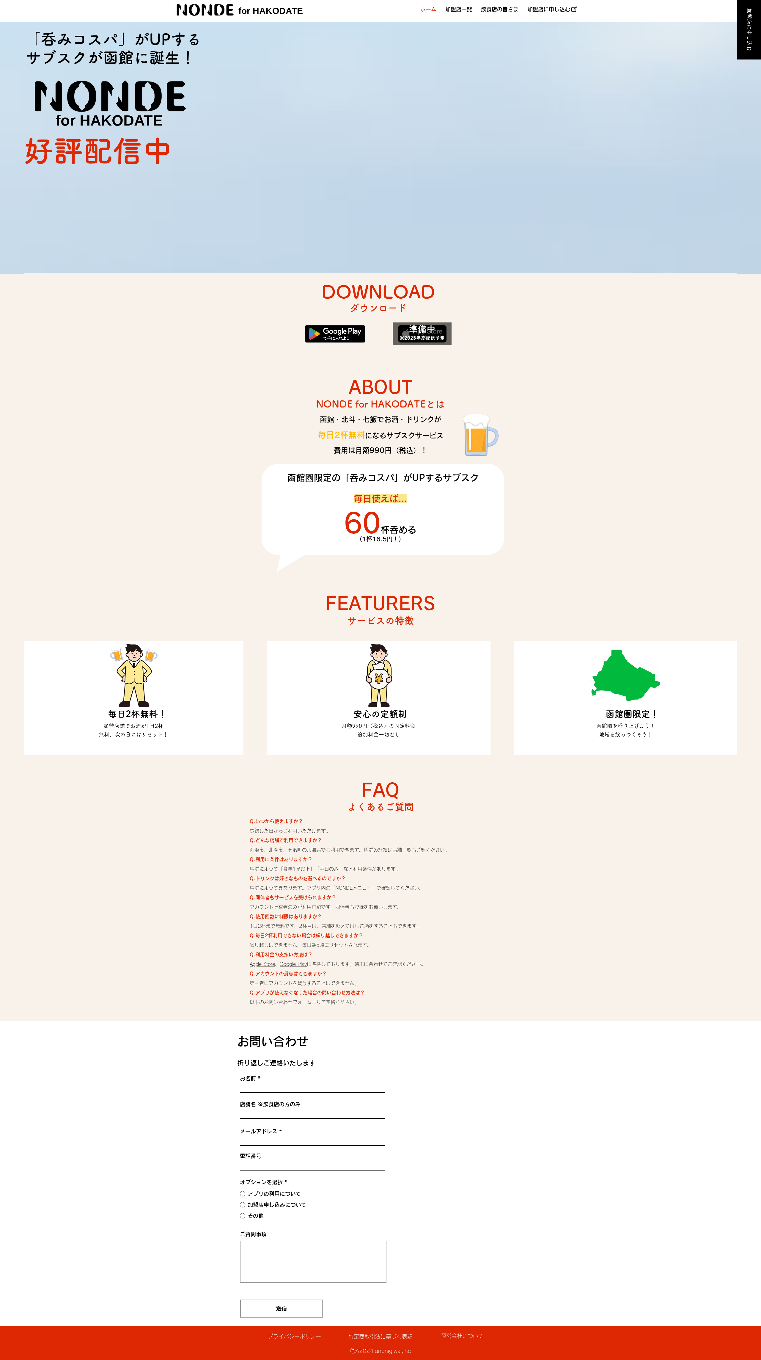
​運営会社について (462, 1336)
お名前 (248, 1078)
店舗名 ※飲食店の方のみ (270, 1104)
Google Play (293, 964)
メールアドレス (258, 1131)
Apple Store (262, 964)
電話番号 (250, 1156)
